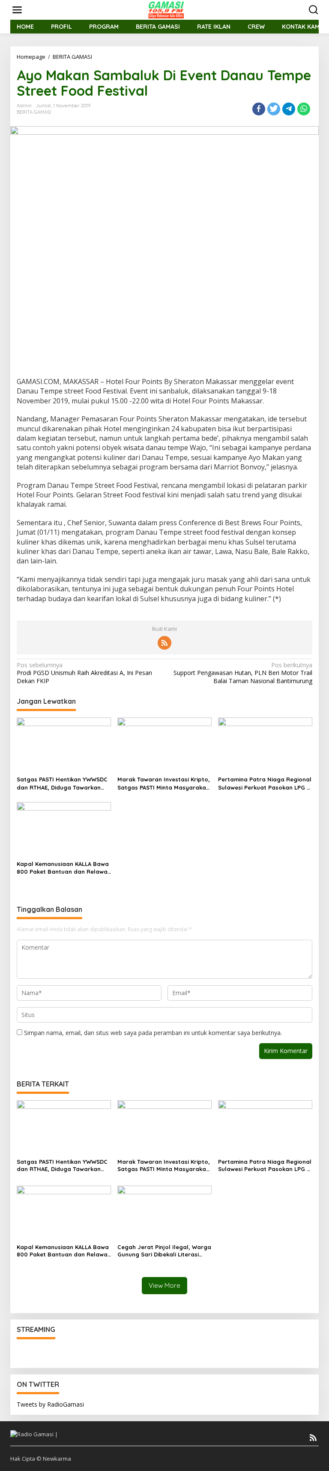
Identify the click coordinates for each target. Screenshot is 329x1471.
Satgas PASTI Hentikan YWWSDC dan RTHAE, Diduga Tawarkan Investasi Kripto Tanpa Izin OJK (62, 783)
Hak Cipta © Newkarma (40, 1458)
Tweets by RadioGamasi (50, 1404)
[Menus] (17, 10)
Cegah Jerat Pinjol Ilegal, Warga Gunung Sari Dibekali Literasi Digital (164, 1251)
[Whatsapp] (303, 109)
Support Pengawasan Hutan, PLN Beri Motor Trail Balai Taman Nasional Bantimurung (242, 672)
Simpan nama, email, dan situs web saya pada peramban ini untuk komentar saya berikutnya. (153, 1033)
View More (164, 1285)
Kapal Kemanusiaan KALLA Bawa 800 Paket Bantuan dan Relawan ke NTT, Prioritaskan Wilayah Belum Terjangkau (64, 867)
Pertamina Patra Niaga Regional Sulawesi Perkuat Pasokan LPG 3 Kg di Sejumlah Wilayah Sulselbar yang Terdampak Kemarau (264, 783)
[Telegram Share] (288, 109)
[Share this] (258, 109)
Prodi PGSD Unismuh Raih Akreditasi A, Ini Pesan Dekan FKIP (84, 672)
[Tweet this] (273, 109)
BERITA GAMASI (34, 112)
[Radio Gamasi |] (166, 9)
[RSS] (164, 643)
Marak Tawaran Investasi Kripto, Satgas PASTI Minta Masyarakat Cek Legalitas (163, 783)
